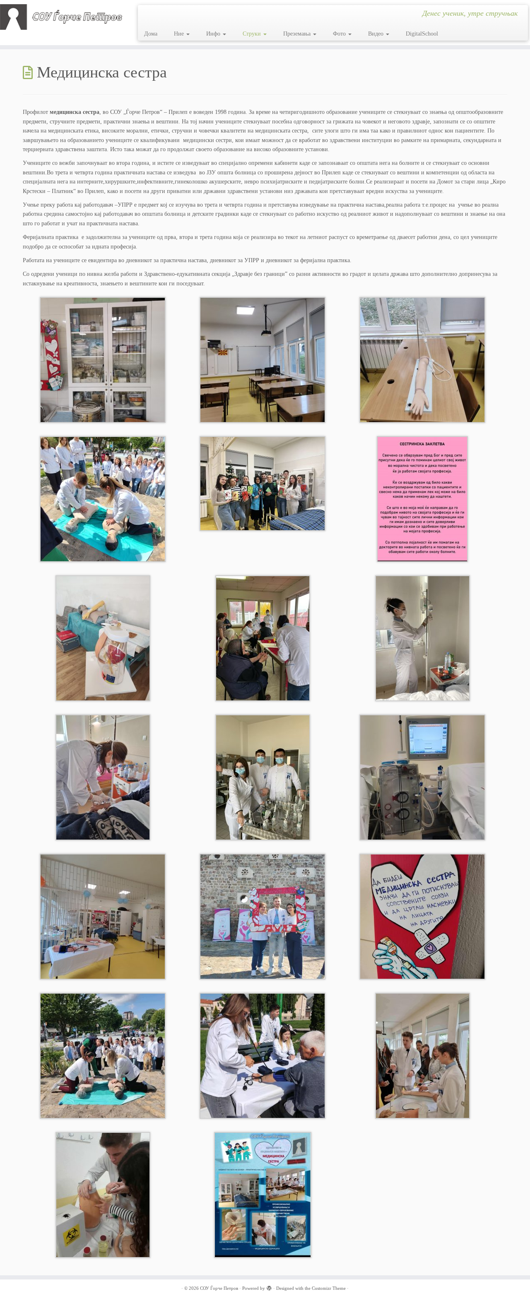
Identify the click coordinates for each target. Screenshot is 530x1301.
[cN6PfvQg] (422, 360)
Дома (150, 34)
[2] (102, 1195)
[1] (103, 916)
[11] (262, 638)
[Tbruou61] (262, 360)
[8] (262, 916)
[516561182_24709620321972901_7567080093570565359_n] (422, 499)
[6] (102, 777)
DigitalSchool (422, 34)
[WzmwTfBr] (103, 360)
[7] (422, 638)
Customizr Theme (329, 1288)
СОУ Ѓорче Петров (219, 1288)
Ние (180, 34)
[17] (102, 638)
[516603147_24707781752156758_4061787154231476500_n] (262, 483)
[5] (262, 777)
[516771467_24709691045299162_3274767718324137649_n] (103, 499)
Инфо (214, 34)
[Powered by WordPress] (269, 1287)
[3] (422, 777)
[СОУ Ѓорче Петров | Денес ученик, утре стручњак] (61, 17)
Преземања (297, 34)
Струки (253, 34)
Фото (340, 34)
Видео (376, 34)
